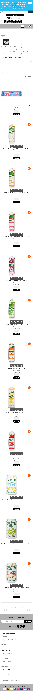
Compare (28, 76)
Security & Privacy (6, 666)
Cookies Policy (19, 8)
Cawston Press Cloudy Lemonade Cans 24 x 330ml (16, 500)
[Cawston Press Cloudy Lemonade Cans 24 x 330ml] (16, 484)
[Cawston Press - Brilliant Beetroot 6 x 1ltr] (16, 265)
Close (29, 3)
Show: (30, 69)
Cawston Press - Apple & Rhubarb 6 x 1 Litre (16, 236)
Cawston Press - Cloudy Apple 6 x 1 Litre (16, 324)
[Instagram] (23, 626)
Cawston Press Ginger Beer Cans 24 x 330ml (16, 587)
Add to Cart (16, 114)
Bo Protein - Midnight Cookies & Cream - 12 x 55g (16, 105)
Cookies (4, 664)
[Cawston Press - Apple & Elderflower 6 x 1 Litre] (16, 134)
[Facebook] (18, 626)
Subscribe (28, 621)
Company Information (7, 653)
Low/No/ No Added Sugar (20, 32)
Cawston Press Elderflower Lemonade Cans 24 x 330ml (17, 543)
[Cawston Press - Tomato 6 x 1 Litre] (16, 441)
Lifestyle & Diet (7, 32)
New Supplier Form (6, 656)
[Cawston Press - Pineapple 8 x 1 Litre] (16, 397)
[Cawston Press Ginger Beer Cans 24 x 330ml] (16, 572)
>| (30, 610)
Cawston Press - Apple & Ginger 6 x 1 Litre (16, 192)
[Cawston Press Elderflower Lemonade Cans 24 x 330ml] (16, 528)
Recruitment (5, 658)
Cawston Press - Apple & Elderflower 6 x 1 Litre (16, 149)
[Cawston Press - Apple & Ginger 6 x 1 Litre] (16, 177)
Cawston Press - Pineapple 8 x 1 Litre (16, 412)
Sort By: (30, 61)
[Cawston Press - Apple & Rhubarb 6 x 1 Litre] (16, 221)
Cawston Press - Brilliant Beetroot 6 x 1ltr (16, 280)
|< (3, 610)
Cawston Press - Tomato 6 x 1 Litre (16, 456)
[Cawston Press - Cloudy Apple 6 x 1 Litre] (16, 309)
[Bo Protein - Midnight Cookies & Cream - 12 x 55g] (16, 93)
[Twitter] (21, 626)
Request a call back (6, 661)
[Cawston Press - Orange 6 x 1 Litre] (16, 353)
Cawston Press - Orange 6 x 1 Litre (16, 368)
